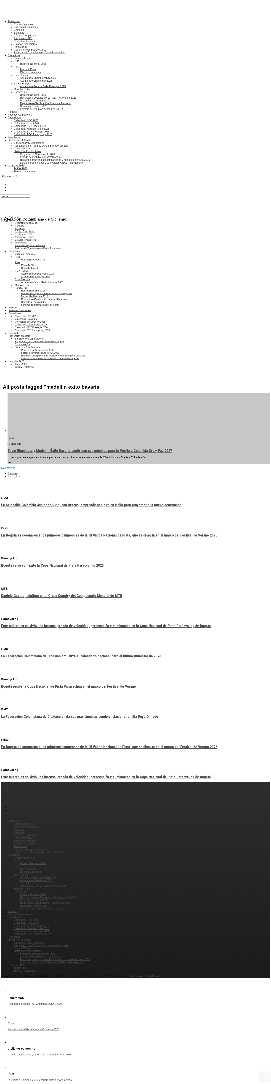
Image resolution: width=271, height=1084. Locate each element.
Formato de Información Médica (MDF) (41, 109)
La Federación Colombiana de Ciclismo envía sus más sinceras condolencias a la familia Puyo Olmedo (79, 716)
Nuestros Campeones (20, 114)
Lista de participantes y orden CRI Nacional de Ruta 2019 (40, 1054)
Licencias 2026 (16, 165)
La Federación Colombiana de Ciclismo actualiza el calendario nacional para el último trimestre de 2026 (81, 656)
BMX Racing (21, 75)
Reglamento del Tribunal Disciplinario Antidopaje (41, 145)
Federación (14, 21)
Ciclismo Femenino (24, 58)
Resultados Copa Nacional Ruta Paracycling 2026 (48, 97)
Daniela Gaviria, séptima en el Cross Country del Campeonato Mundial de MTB (61, 595)
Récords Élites (28, 69)
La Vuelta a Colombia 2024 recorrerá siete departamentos (40, 1080)
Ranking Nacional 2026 (33, 63)
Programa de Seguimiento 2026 (38, 154)
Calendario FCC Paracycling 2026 (33, 134)
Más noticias (8, 468)
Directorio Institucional (26, 27)
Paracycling (20, 92)
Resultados (14, 137)
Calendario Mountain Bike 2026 (31, 128)
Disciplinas (14, 55)
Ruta (16, 61)
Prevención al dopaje (19, 140)
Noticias (12, 112)
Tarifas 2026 (20, 168)
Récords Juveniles (30, 72)
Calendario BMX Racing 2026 (30, 126)
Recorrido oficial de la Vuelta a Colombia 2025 (33, 1029)
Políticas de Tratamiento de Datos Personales (39, 52)
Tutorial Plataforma (24, 171)
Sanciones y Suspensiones (29, 143)
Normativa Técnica (24, 41)
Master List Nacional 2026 (34, 100)
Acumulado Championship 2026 (38, 78)
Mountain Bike (22, 89)
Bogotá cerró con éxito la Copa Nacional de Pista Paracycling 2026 (52, 565)
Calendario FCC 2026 (26, 120)
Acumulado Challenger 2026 (36, 80)
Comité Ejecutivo (23, 24)
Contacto (19, 30)
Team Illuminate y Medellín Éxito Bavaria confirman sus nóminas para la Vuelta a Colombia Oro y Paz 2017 (90, 450)
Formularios (20, 47)
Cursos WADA (22, 148)
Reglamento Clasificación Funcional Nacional (45, 103)
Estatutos (19, 32)
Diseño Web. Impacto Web (145, 976)
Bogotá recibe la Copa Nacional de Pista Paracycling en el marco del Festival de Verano (68, 686)
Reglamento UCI (23, 38)
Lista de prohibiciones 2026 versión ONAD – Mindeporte (51, 162)
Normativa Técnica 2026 (33, 106)
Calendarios (14, 117)
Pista (16, 66)
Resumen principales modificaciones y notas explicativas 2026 (55, 160)
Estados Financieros (25, 44)
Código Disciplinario (25, 35)
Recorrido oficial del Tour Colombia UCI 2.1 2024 (35, 1004)
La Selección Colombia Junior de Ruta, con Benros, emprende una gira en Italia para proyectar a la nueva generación (91, 505)
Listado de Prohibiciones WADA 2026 (41, 157)
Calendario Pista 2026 (26, 123)
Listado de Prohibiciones (27, 151)
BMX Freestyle (22, 83)
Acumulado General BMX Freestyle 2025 (43, 86)
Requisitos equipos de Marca (30, 49)
